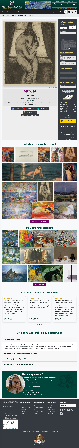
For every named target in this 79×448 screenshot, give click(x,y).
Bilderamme (35, 12)
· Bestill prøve (36, 415)
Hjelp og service (53, 12)
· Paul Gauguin (50, 407)
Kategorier (21, 12)
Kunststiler (28, 12)
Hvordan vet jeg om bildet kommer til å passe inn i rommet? (21, 353)
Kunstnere (14, 12)
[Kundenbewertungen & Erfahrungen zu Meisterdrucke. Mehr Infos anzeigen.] (10, 422)
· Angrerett (22, 411)
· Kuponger (36, 413)
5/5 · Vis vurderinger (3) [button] (33, 115)
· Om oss (22, 415)
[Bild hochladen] (75, 12)
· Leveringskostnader (38, 407)
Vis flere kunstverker (39, 284)
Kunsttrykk (7, 12)
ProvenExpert (12, 318)
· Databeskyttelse (24, 409)
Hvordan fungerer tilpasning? (12, 340)
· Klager (22, 413)
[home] (3, 11)
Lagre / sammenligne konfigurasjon (69, 91)
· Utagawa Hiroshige (51, 411)
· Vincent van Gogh (51, 404)
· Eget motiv (36, 404)
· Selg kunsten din (37, 406)
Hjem (3, 15)
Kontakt (61, 12)
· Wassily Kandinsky (51, 409)
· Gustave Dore (50, 413)
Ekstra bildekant (63, 31)
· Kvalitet (35, 409)
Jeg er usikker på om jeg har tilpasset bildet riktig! (18, 364)
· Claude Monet (50, 406)
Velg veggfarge (43, 108)
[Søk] (69, 12)
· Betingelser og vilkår (25, 407)
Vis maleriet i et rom (30, 112)
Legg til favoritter (30, 108)
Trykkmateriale (44, 12)
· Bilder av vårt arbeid (38, 411)
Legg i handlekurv (69, 121)
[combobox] (68, 33)
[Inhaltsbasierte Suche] (72, 12)
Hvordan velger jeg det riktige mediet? (15, 359)
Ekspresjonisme (15, 15)
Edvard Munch (23, 15)
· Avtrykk (22, 406)
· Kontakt (22, 404)
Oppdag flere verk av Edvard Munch (39, 221)
